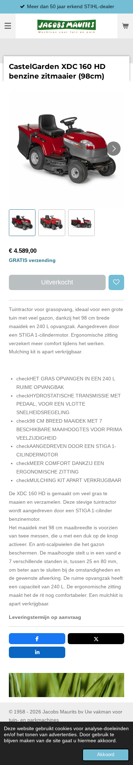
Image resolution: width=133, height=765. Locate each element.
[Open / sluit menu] (8, 26)
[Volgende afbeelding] (113, 148)
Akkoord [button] (105, 754)
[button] (22, 222)
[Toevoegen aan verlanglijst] (116, 282)
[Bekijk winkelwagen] (125, 26)
